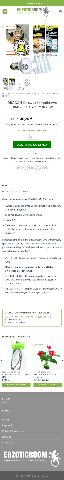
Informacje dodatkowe (15, 191)
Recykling (7, 442)
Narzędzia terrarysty (45, 93)
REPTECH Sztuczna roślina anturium (45, 375)
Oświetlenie (40, 158)
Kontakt (6, 436)
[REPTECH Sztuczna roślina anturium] (47, 355)
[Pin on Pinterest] (40, 167)
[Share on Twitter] (29, 167)
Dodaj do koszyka (32, 144)
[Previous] (7, 49)
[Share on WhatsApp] (18, 167)
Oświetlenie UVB (53, 158)
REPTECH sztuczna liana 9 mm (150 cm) (15, 375)
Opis (4, 185)
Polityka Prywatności (13, 431)
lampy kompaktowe (26, 158)
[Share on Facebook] (23, 167)
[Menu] (5, 11)
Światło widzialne (21, 161)
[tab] (32, 186)
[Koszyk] (60, 11)
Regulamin (7, 425)
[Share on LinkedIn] (45, 167)
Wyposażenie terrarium (16, 93)
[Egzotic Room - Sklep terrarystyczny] (33, 11)
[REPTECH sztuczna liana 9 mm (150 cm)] (16, 355)
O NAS (5, 419)
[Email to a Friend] (34, 167)
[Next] (57, 49)
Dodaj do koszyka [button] (16, 385)
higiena (6, 96)
